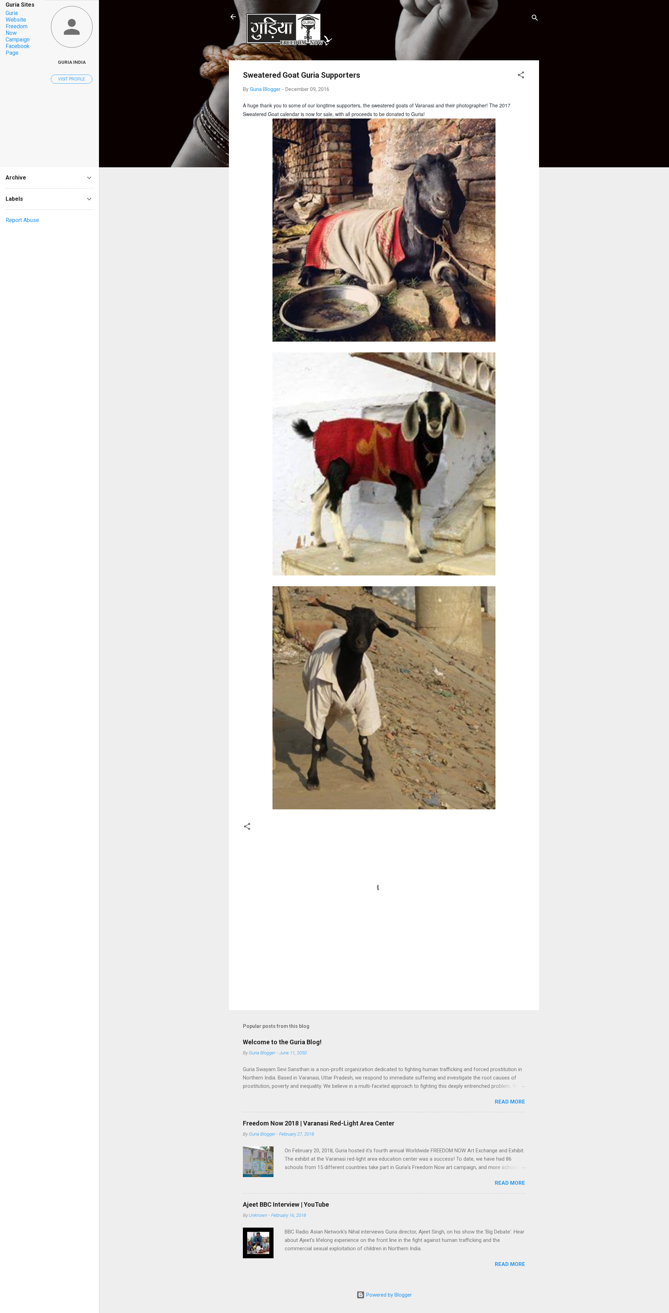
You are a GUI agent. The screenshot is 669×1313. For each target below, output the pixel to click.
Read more (510, 1102)
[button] (521, 76)
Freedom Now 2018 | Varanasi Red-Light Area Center (318, 1123)
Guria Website (16, 16)
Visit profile (71, 79)
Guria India (72, 62)
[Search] (535, 19)
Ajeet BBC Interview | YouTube (286, 1204)
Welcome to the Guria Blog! (282, 1042)
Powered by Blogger (388, 1295)
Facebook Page (18, 49)
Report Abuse (22, 220)
